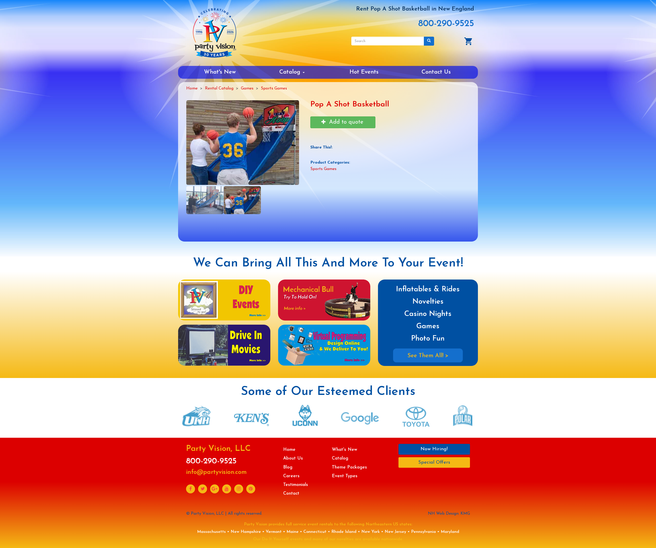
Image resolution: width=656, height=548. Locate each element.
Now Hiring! (434, 449)
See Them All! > (427, 356)
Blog (287, 467)
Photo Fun (428, 338)
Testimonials (295, 485)
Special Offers (434, 462)
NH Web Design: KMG (449, 514)
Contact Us (436, 72)
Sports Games (274, 88)
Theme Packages (349, 467)
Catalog (290, 72)
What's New (220, 72)
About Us (293, 458)
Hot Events (364, 72)
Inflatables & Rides (428, 289)
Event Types (344, 476)
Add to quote (345, 122)
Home (192, 88)
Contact (291, 493)
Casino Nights (428, 314)
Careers (291, 476)
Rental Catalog (219, 88)
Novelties (428, 301)
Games (247, 88)
